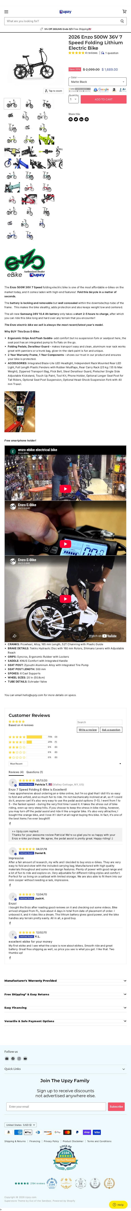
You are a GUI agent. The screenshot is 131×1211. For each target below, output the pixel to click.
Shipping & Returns (15, 1141)
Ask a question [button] (111, 729)
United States (19, 1124)
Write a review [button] (88, 729)
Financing (35, 1141)
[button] (77, 52)
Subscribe (116, 1106)
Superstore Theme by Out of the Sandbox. (28, 1200)
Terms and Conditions (99, 1141)
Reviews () (16, 772)
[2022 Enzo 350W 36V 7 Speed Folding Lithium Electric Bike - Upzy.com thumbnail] (12, 103)
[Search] (122, 21)
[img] (27, 780)
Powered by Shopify (64, 1200)
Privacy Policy (51, 1141)
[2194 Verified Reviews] (65, 1171)
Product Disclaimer (73, 1141)
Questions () (34, 772)
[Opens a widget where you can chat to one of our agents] (118, 1205)
